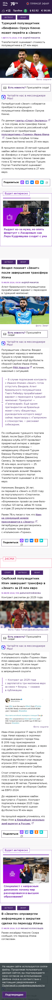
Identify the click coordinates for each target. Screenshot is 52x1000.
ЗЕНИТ (23, 17)
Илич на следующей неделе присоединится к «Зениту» (21, 518)
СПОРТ (7, 572)
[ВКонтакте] (32, 182)
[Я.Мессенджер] (42, 182)
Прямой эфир (39, 4)
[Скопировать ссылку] (47, 182)
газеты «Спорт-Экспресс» (31, 121)
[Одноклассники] (37, 182)
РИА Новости (21, 368)
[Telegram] (27, 182)
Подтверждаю (14, 994)
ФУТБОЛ (8, 17)
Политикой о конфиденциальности (23, 986)
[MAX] (22, 182)
